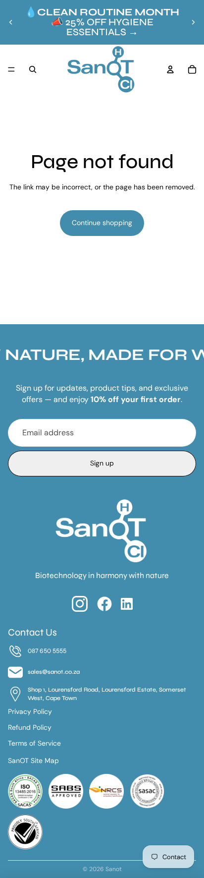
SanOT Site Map (33, 760)
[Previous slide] (11, 22)
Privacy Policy (30, 711)
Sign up (102, 463)
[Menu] (11, 69)
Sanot (113, 869)
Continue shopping (102, 222)
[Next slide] (193, 22)
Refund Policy (29, 727)
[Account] (170, 69)
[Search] (33, 69)
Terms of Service (34, 743)
